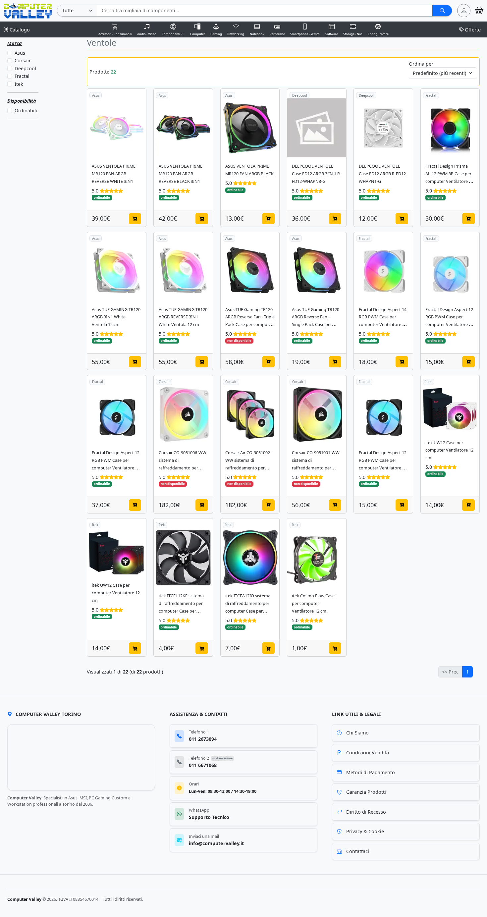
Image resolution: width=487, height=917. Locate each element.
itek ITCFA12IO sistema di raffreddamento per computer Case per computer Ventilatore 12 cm (249, 611)
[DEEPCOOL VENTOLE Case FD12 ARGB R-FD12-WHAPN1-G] (383, 127)
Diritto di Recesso (366, 812)
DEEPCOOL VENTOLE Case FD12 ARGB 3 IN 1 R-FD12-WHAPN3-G (316, 173)
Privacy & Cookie (365, 831)
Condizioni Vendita (367, 752)
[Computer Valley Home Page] (28, 10)
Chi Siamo (357, 732)
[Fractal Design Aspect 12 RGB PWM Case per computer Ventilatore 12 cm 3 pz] (116, 414)
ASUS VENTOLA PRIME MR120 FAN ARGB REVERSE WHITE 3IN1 (113, 173)
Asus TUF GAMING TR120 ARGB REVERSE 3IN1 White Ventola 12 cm (183, 317)
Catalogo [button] (19, 30)
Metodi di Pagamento (370, 772)
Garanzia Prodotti (366, 792)
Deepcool (25, 68)
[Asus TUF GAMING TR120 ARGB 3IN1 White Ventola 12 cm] (116, 271)
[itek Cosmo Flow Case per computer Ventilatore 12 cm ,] (316, 557)
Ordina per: (422, 64)
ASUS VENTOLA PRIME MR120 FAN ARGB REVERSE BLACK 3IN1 (180, 173)
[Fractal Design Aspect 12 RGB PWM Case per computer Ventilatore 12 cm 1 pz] (450, 271)
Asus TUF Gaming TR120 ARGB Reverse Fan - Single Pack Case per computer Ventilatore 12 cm (316, 325)
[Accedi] (463, 10)
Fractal (21, 76)
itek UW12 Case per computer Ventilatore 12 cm (449, 450)
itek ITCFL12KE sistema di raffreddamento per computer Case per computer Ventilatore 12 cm (183, 611)
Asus (19, 53)
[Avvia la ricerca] (442, 10)
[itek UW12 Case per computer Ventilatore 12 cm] (450, 409)
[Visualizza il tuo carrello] (479, 10)
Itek (18, 84)
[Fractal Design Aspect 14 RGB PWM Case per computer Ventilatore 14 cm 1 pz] (383, 271)
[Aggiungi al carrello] (135, 218)
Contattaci (357, 851)
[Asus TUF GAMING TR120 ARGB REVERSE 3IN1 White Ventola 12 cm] (183, 271)
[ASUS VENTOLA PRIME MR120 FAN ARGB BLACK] (250, 127)
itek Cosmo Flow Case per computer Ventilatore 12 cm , (313, 603)
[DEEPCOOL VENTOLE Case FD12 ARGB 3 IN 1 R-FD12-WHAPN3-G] (316, 127)
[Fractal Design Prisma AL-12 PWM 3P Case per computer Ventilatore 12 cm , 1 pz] (450, 127)
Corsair (22, 61)
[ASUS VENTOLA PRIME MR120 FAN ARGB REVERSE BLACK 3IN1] (183, 127)
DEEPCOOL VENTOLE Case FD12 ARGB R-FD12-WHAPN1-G (383, 173)
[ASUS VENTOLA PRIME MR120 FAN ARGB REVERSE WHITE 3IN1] (116, 127)
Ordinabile (26, 110)
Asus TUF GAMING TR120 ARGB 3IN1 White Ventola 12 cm (116, 317)
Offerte (473, 30)
